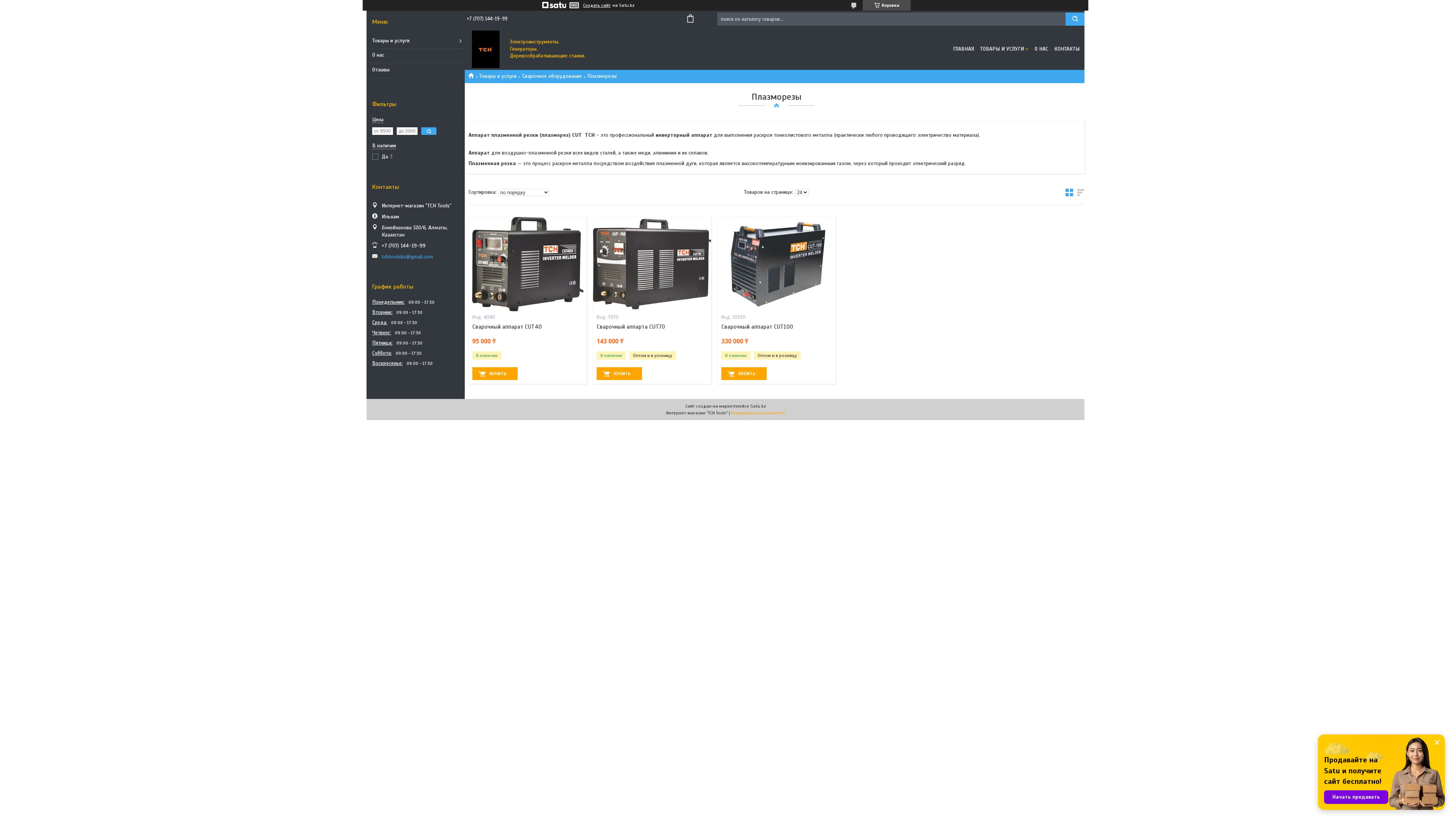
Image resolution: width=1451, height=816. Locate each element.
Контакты (1067, 49)
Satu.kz (758, 406)
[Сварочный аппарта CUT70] (652, 264)
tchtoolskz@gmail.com (407, 256)
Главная (963, 49)
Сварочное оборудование (552, 76)
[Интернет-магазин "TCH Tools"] (485, 49)
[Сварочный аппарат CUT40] (528, 264)
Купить (497, 373)
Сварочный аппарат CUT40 (507, 326)
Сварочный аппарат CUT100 (757, 326)
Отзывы (381, 69)
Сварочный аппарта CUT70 (631, 326)
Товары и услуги (391, 40)
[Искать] (1075, 19)
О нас (378, 55)
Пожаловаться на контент (758, 413)
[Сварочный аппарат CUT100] (777, 264)
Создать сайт (597, 5)
